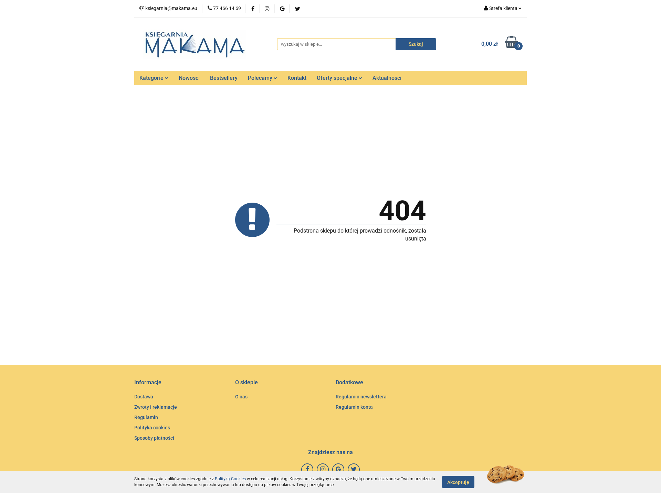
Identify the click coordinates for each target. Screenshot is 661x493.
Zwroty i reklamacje (155, 407)
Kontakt (296, 78)
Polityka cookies (152, 427)
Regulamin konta (354, 407)
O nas (241, 396)
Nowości (189, 78)
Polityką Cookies (230, 478)
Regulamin (146, 417)
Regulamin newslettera (361, 396)
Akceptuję (458, 482)
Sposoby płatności (154, 438)
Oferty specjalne (338, 78)
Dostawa (143, 396)
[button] (147, 383)
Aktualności (387, 78)
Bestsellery (224, 78)
